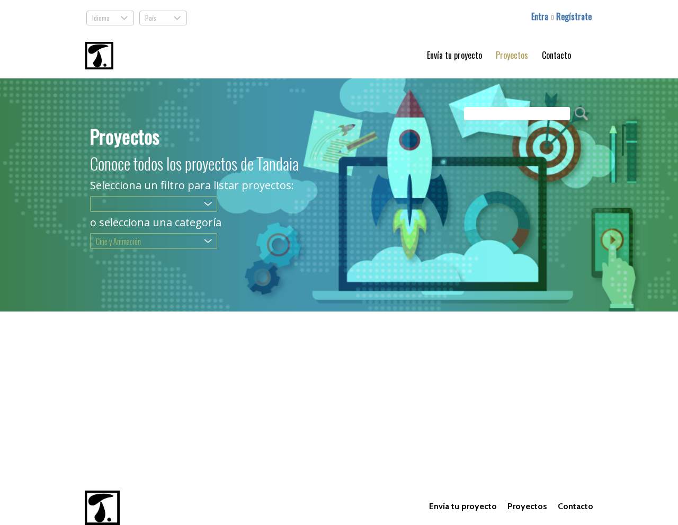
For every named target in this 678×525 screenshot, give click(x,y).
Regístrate (574, 16)
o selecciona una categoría (155, 222)
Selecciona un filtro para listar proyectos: (192, 185)
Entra (540, 16)
